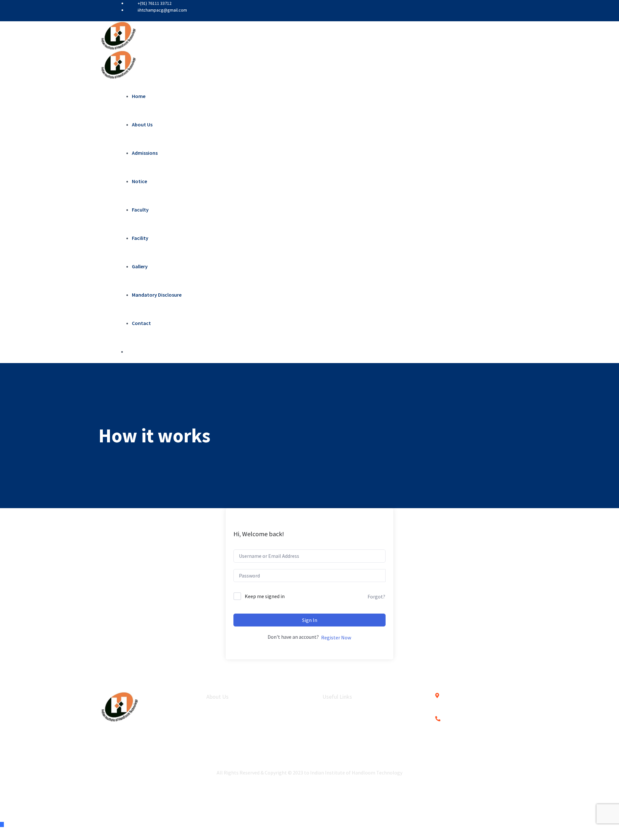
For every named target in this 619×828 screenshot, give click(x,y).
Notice (139, 181)
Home (138, 96)
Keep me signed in (265, 596)
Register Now (336, 637)
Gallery (140, 266)
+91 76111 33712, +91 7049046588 (476, 718)
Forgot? (376, 596)
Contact (141, 323)
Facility (140, 238)
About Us (142, 124)
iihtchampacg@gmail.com (162, 10)
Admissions (145, 153)
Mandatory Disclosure (157, 294)
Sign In (309, 620)
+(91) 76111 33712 (155, 3)
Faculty (140, 209)
